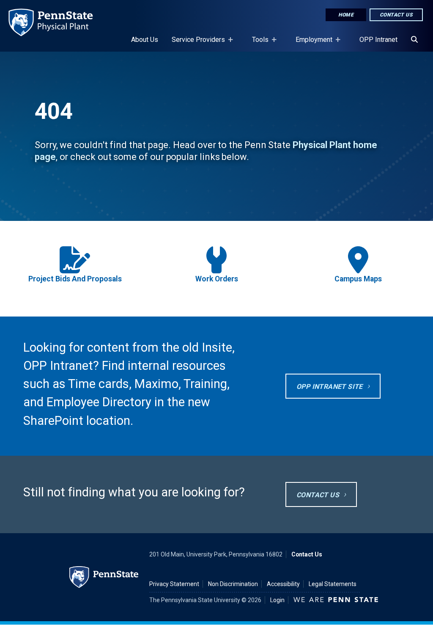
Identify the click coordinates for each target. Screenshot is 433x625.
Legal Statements (332, 584)
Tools (257, 44)
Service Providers (195, 44)
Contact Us (396, 15)
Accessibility (283, 584)
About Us (144, 40)
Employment (310, 44)
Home (346, 15)
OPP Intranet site (329, 387)
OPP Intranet (378, 40)
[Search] (414, 40)
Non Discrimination (233, 584)
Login (277, 600)
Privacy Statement (174, 584)
